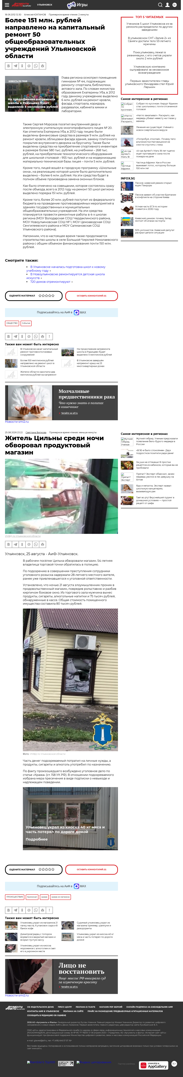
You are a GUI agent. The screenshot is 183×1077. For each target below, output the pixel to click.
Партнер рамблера (126, 1064)
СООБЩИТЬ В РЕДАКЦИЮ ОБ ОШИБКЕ (46, 1015)
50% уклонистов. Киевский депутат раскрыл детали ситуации (154, 231)
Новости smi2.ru (17, 421)
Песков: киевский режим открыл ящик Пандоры (153, 184)
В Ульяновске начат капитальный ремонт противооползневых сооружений (39, 352)
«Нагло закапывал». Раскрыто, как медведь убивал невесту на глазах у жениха (156, 118)
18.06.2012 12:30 (13, 14)
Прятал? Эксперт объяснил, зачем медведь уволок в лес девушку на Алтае (155, 477)
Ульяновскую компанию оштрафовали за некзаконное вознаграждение (149, 69)
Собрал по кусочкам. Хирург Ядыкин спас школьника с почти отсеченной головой (157, 106)
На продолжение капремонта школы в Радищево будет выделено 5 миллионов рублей (94, 352)
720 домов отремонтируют (50, 281)
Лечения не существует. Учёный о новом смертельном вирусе (155, 128)
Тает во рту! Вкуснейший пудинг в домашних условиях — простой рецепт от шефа (155, 500)
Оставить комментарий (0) (91, 296)
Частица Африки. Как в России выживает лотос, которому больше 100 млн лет (155, 165)
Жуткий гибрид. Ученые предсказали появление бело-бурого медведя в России (157, 441)
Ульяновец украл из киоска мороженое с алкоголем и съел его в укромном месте (38, 948)
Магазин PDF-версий (110, 1007)
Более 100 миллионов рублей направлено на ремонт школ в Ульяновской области (37, 363)
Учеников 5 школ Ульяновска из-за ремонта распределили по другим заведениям (149, 26)
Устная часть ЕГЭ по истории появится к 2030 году (151, 207)
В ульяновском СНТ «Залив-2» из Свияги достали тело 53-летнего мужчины (149, 41)
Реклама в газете (85, 1007)
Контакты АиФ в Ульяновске (43, 1011)
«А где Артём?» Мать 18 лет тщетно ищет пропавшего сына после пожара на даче (155, 153)
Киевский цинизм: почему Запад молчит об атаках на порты (153, 219)
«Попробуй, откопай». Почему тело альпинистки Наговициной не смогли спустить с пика (156, 142)
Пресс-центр (65, 1007)
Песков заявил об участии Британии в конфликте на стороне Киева (155, 196)
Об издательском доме (40, 1007)
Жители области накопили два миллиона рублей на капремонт (38, 373)
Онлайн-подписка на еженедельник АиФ (149, 1007)
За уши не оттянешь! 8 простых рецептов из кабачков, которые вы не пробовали (157, 465)
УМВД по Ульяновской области (23, 536)
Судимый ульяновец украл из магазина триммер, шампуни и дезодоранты (94, 925)
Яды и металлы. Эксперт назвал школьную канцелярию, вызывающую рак (153, 488)
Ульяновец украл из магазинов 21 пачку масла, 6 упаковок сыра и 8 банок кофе (39, 925)
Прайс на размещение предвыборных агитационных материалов (125, 1011)
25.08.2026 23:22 (14, 432)
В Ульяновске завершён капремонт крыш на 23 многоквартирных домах (90, 363)
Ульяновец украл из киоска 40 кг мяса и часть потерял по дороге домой (65, 829)
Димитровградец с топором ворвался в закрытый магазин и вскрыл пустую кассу (38, 937)
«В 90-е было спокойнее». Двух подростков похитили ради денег (155, 451)
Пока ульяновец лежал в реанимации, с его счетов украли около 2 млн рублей (149, 55)
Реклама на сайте (73, 1011)
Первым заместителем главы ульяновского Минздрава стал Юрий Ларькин (149, 84)
